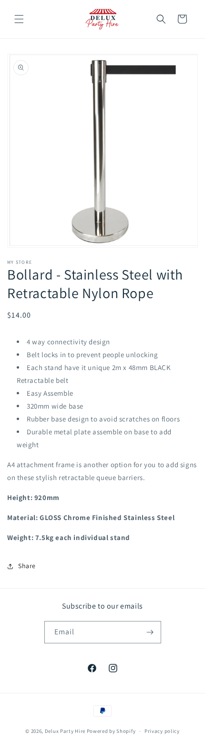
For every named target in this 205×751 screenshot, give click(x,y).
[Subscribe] (150, 632)
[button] (19, 19)
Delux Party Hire (65, 731)
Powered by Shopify (111, 731)
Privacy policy (162, 731)
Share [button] (27, 565)
